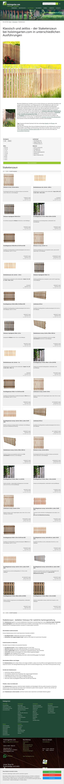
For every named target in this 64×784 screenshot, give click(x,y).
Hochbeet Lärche (51, 708)
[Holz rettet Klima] (45, 761)
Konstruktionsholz (6, 709)
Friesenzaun (35, 709)
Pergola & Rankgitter (22, 717)
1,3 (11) (6, 152)
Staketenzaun (35, 708)
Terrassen (14, 8)
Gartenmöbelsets (6, 725)
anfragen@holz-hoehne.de (12, 742)
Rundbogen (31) (37, 140)
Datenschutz (26, 747)
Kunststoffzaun (35, 714)
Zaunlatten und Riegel (37, 705)
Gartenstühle (5, 728)
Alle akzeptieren (52, 772)
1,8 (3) (5, 155)
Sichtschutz (22, 8)
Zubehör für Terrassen (7, 706)
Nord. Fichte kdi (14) (38, 155)
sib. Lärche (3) (37, 150)
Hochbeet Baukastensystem (53, 706)
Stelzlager (19, 728)
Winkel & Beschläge (21, 730)
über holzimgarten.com (28, 756)
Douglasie (21, 115)
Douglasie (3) (37, 149)
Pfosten (53, 123)
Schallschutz (20, 715)
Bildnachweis (26, 749)
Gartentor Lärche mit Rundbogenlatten (51, 117)
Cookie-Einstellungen (28, 750)
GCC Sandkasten (51, 711)
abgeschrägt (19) (38, 142)
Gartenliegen (5, 731)
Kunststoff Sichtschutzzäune (23, 721)
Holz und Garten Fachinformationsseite (30, 129)
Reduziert (19, 733)
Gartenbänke (5, 733)
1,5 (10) (6, 153)
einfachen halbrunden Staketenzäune (51, 111)
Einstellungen (52, 778)
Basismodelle (20, 705)
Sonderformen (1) (38, 143)
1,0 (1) (5, 159)
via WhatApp (9, 756)
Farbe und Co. (20, 725)
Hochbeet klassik (51, 709)
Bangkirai (19, 714)
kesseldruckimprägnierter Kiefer (29, 114)
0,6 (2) (5, 156)
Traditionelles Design (21, 706)
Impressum (25, 742)
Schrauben (20, 727)
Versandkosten (46, 742)
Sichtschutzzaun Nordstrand (23, 708)
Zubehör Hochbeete (51, 712)
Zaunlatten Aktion (36, 720)
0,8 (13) (6, 147)
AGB (24, 743)
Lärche (19, 711)
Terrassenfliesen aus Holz (7, 708)
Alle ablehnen (52, 775)
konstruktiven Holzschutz (23, 131)
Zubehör (51, 8)
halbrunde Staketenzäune (37, 706)
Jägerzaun (34, 711)
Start (10, 22)
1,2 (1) (5, 158)
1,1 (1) (5, 150)
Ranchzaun (35, 715)
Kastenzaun (35, 712)
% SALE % (58, 8)
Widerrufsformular (27, 746)
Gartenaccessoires (6, 734)
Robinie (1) (36, 153)
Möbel (45, 8)
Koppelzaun (35, 717)
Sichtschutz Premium (22, 709)
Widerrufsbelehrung (28, 744)
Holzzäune (31, 8)
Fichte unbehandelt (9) (39, 152)
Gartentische (5, 730)
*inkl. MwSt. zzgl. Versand (27, 200)
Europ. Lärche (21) (38, 147)
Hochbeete (39, 8)
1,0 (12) (6, 149)
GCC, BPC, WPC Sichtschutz (23, 712)
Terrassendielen (6, 705)
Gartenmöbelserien (6, 727)
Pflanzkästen (50, 705)
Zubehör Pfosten (21, 731)
